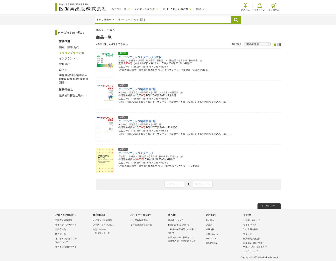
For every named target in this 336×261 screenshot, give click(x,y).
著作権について (175, 220)
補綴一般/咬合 (69, 47)
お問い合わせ (212, 234)
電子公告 (247, 234)
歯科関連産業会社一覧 (141, 225)
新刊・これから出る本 (175, 9)
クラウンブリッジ (71, 52)
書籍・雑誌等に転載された (182, 239)
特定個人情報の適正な (255, 245)
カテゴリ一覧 (119, 9)
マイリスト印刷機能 (102, 220)
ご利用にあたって (251, 220)
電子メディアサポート (66, 225)
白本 (63, 69)
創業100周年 (212, 243)
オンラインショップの (66, 240)
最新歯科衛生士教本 (73, 95)
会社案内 (210, 220)
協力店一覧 (60, 234)
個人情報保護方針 (251, 238)
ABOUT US (211, 238)
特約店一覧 (60, 229)
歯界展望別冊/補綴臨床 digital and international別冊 (73, 79)
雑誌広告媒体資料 (139, 220)
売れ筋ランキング (145, 9)
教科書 (64, 64)
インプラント (68, 58)
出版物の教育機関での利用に (182, 231)
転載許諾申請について (178, 225)
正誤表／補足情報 (63, 220)
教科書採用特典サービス (67, 246)
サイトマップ (249, 225)
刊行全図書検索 (250, 229)
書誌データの (101, 231)
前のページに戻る (105, 30)
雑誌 (198, 9)
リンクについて (250, 251)
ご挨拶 (209, 225)
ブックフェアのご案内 (103, 225)
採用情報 (210, 229)
